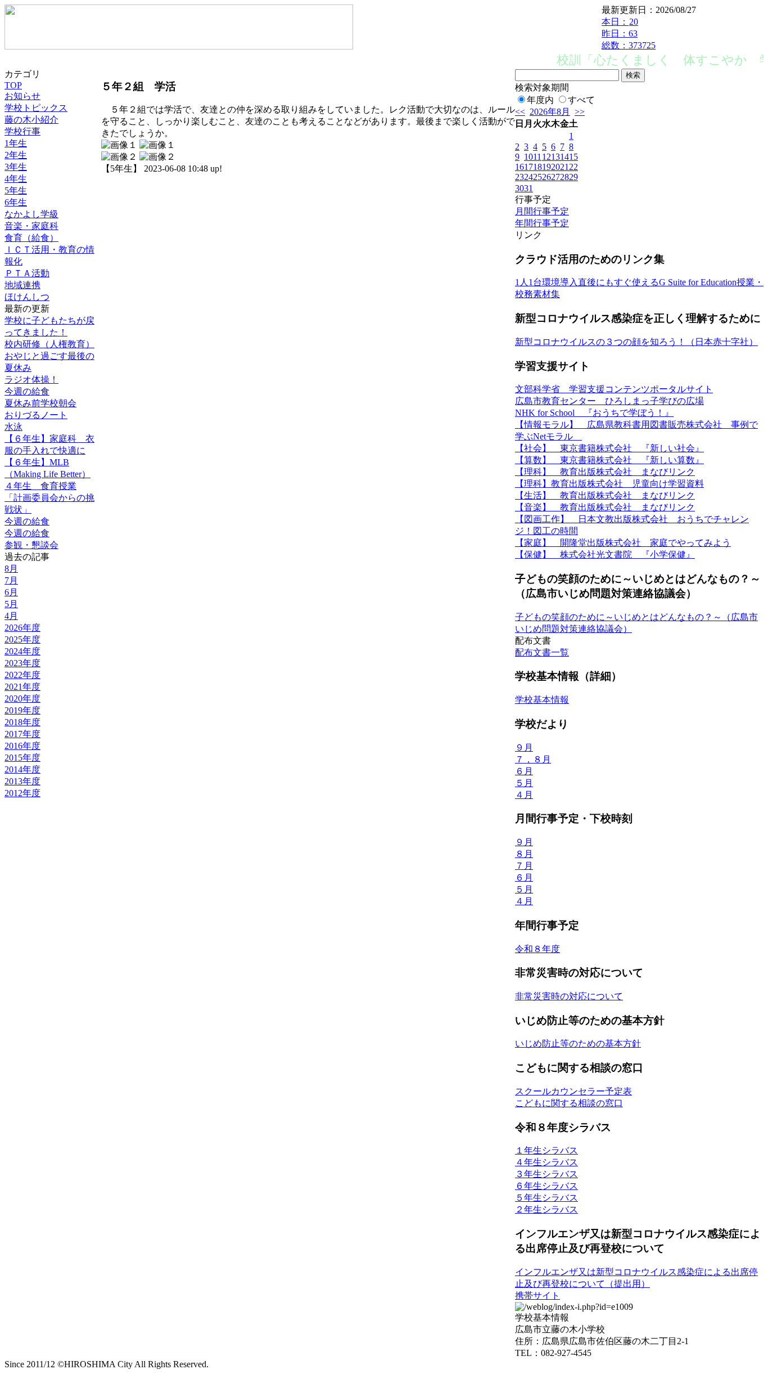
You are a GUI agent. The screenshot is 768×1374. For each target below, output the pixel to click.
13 (555, 156)
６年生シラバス (546, 1186)
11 (537, 156)
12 (546, 156)
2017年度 (22, 734)
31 (528, 188)
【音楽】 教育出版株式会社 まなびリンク (605, 507)
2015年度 (22, 757)
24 (528, 177)
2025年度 (22, 639)
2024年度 (22, 651)
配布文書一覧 (542, 652)
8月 (11, 568)
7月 (11, 580)
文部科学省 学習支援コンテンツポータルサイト (614, 389)
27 (555, 177)
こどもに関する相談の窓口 (569, 1103)
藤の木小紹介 (31, 119)
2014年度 (22, 769)
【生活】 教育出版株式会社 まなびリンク (605, 495)
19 (546, 167)
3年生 (15, 167)
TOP (13, 85)
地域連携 (22, 285)
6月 (11, 592)
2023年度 (22, 663)
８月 (524, 854)
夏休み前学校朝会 (40, 403)
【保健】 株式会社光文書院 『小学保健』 (605, 554)
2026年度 (22, 627)
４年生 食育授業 (40, 486)
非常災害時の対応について (569, 996)
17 (528, 167)
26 (546, 177)
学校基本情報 (542, 699)
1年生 (15, 143)
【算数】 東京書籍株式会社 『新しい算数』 (609, 460)
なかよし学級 (31, 214)
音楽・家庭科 (31, 226)
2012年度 (22, 793)
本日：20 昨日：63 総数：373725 (629, 33)
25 (537, 177)
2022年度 (22, 675)
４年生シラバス (546, 1162)
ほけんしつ (26, 297)
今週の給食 (26, 391)
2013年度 (22, 781)
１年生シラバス (546, 1150)
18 (537, 167)
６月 (524, 771)
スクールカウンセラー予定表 (573, 1091)
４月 (524, 795)
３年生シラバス (546, 1174)
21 (564, 167)
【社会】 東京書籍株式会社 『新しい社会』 (609, 448)
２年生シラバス (546, 1209)
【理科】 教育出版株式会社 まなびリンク (605, 472)
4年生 (15, 178)
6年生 (15, 202)
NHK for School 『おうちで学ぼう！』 (594, 412)
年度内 (540, 100)
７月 (524, 865)
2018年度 (22, 722)
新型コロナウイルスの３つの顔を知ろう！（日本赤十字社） (636, 342)
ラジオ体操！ (31, 379)
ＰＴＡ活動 (26, 273)
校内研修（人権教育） (49, 344)
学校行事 (22, 131)
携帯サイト (537, 1295)
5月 (11, 604)
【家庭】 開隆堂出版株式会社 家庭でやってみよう (623, 542)
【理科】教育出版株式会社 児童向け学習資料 (609, 483)
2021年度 (22, 687)
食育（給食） (31, 238)
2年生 (15, 155)
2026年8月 (550, 111)
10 (528, 156)
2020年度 (22, 698)
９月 (524, 747)
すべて (581, 100)
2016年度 (22, 746)
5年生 (15, 190)
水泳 (13, 427)
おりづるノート (35, 415)
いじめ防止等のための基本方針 (578, 1043)
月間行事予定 (542, 211)
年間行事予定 (542, 223)
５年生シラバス (546, 1197)
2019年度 (22, 710)
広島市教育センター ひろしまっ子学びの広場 (609, 401)
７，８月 (533, 759)
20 (555, 167)
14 (564, 156)
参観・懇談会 (31, 545)
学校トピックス (35, 108)
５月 (524, 783)
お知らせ (22, 96)
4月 (11, 616)
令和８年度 (537, 949)
